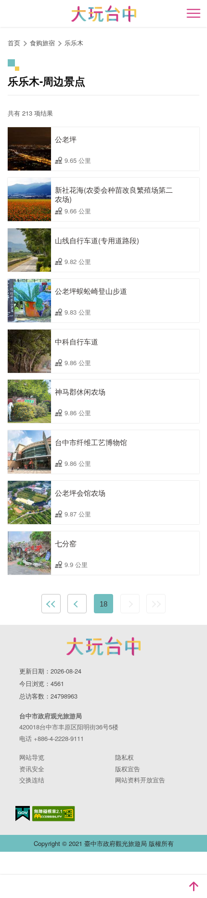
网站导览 (31, 757)
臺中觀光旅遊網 (103, 13)
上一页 (77, 603)
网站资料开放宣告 (140, 779)
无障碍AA (53, 813)
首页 (14, 42)
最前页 (51, 603)
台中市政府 (103, 646)
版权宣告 (127, 768)
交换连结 (31, 779)
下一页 (130, 603)
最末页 (156, 603)
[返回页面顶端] (193, 886)
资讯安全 (31, 768)
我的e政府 (22, 813)
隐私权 (124, 757)
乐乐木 (74, 42)
